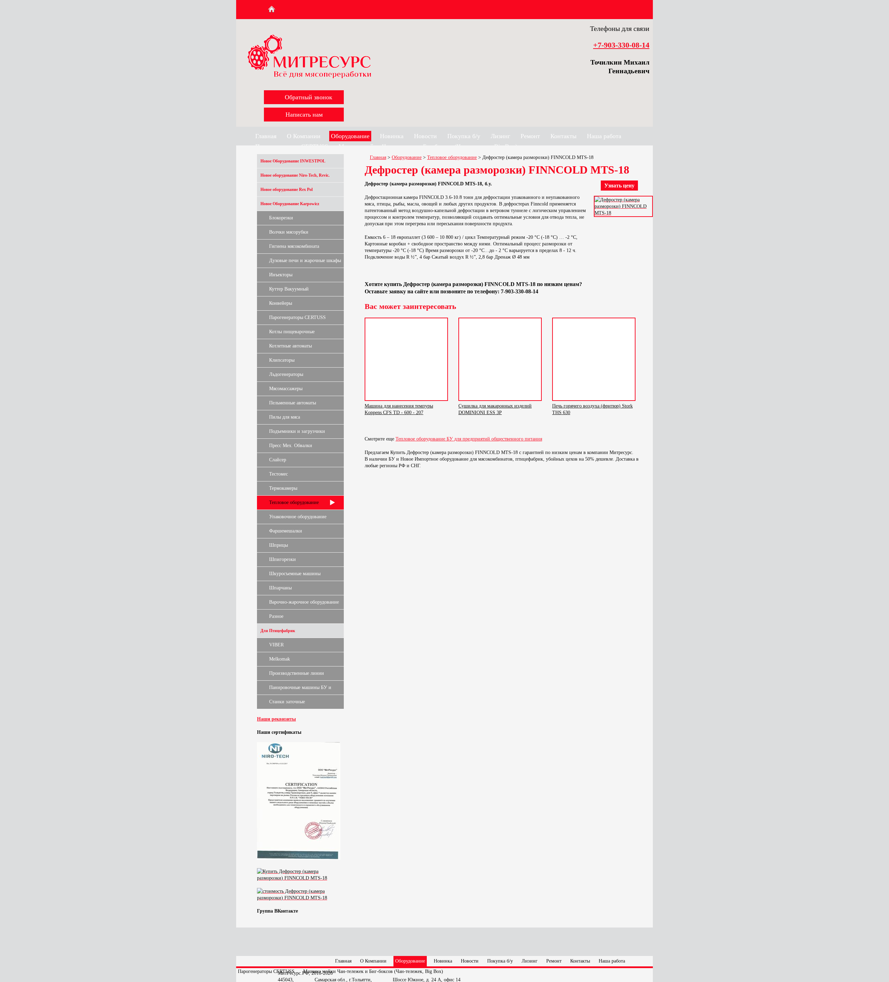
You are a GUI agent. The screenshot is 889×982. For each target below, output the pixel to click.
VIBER (276, 644)
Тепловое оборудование (294, 502)
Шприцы (278, 545)
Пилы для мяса (284, 417)
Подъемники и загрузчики (297, 431)
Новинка (392, 136)
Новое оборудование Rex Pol (286, 189)
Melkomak (279, 659)
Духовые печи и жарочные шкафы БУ (305, 263)
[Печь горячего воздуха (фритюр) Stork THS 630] (593, 359)
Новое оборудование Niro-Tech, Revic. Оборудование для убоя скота (295, 177)
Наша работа (604, 136)
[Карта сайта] (285, 9)
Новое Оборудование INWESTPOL (292, 161)
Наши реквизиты (276, 719)
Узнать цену (619, 185)
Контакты (563, 136)
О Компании (304, 136)
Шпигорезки (282, 559)
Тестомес (278, 474)
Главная (265, 136)
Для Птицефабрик (277, 630)
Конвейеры (280, 303)
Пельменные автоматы (292, 402)
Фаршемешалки (285, 531)
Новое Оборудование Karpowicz (289, 203)
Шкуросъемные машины (295, 573)
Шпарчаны (280, 587)
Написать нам (304, 114)
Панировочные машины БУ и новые (300, 690)
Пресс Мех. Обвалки (290, 445)
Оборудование (350, 136)
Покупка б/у (463, 136)
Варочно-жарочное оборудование (304, 602)
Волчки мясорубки (288, 232)
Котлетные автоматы (290, 346)
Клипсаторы (281, 360)
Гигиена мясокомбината (294, 246)
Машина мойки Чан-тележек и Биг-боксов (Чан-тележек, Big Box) (373, 971)
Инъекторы (280, 274)
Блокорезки (281, 217)
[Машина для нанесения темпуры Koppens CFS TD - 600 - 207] (406, 359)
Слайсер (277, 459)
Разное (276, 616)
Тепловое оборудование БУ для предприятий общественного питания (469, 439)
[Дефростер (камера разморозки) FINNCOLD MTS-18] (623, 213)
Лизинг (500, 136)
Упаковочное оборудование (297, 516)
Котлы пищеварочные (292, 331)
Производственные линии (296, 673)
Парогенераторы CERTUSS (297, 317)
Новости (425, 136)
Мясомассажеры (285, 388)
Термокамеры (283, 488)
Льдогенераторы (286, 374)
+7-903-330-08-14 (621, 45)
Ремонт (530, 136)
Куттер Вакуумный (289, 289)
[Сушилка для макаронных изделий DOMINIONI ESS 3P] (500, 359)
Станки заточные (287, 701)
